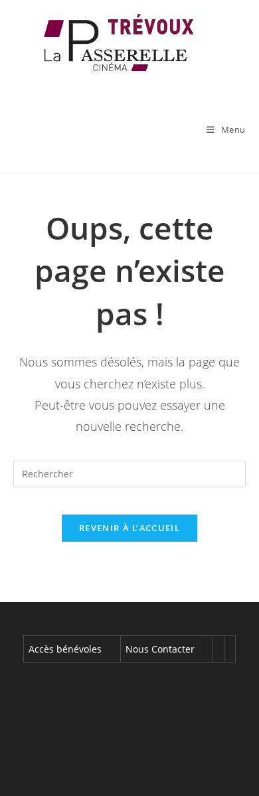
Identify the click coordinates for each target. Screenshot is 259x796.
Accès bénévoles (65, 649)
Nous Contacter (160, 649)
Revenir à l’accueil (129, 528)
